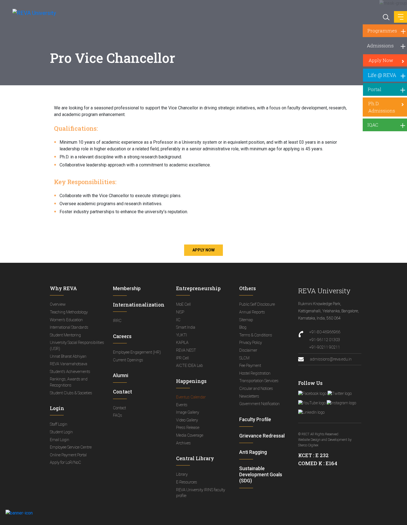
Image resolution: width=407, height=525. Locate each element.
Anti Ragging (253, 452)
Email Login (59, 439)
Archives (183, 443)
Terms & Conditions (255, 335)
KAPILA (182, 342)
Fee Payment (250, 365)
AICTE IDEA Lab (189, 365)
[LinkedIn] (311, 413)
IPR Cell (182, 358)
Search (385, 16)
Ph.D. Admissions (381, 107)
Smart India (185, 327)
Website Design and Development (322, 440)
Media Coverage (189, 435)
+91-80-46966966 (324, 332)
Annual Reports (252, 312)
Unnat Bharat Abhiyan (68, 356)
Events (181, 405)
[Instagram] (341, 403)
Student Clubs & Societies (71, 393)
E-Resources (186, 482)
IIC (178, 320)
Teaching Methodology (69, 312)
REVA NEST (186, 350)
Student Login (61, 432)
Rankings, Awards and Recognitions (68, 382)
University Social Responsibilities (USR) (77, 345)
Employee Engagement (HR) (137, 352)
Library (182, 474)
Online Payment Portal (68, 455)
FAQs (117, 415)
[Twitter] (340, 394)
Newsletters (249, 396)
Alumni (120, 375)
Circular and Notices (256, 388)
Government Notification (259, 404)
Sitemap (246, 320)
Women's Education (66, 320)
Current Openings (128, 360)
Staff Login (58, 424)
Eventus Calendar (191, 397)
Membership (127, 288)
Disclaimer (248, 350)
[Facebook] (312, 394)
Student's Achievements (70, 371)
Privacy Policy (250, 342)
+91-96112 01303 (324, 340)
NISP (180, 312)
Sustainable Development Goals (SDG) (260, 474)
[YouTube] (312, 403)
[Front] (31, 12)
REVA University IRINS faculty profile (200, 493)
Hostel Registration (255, 373)
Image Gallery (187, 412)
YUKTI (181, 335)
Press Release (187, 427)
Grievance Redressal (262, 436)
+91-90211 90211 (324, 347)
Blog (242, 327)
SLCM (244, 358)
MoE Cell (183, 304)
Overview (58, 304)
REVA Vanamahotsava (68, 364)
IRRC (117, 320)
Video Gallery (187, 420)
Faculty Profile (255, 419)
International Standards (69, 327)
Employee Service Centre (71, 447)
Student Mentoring (65, 335)
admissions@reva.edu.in (330, 359)
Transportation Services (259, 381)
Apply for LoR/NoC (65, 462)
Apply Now (203, 250)
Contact (119, 408)
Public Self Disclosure (257, 304)
